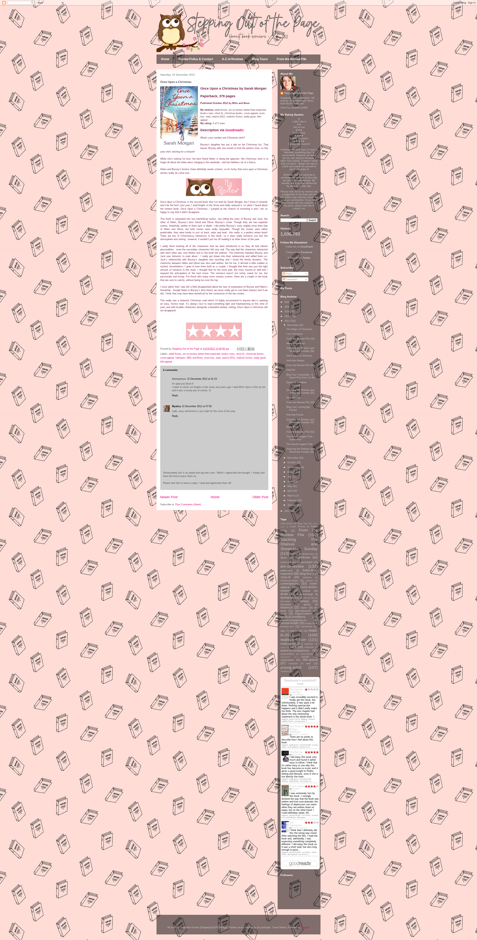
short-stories (307, 654)
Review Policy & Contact (195, 59)
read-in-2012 (228, 357)
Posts (288, 273)
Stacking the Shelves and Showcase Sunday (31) (300, 421)
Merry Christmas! (295, 343)
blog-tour (306, 573)
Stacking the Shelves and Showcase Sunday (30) (300, 450)
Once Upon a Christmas (299, 355)
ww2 (308, 663)
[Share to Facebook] (249, 349)
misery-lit (309, 623)
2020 (287, 306)
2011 (287, 511)
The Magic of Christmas (299, 329)
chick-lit (240, 353)
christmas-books (255, 353)
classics (310, 580)
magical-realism (303, 613)
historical (286, 607)
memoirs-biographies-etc (293, 620)
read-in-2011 (296, 630)
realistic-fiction (244, 357)
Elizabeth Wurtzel (295, 790)
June (290, 481)
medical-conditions (292, 616)
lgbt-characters (303, 610)
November (293, 457)
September (293, 467)
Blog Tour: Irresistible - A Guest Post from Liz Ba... (301, 376)
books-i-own (228, 353)
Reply (175, 395)
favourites (285, 604)
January (292, 505)
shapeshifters (287, 654)
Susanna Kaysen (299, 828)
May (290, 486)
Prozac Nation (297, 786)
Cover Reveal (297, 526)
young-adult (290, 667)
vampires (293, 663)
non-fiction (306, 626)
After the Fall (293, 397)
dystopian (286, 597)
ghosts (307, 604)
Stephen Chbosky (300, 734)
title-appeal (166, 361)
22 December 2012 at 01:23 (202, 378)
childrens (307, 577)
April (290, 490)
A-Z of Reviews (232, 59)
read (218, 357)
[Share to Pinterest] (253, 349)
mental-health (289, 623)
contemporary (289, 583)
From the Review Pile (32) (300, 402)
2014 (287, 311)
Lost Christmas (294, 333)
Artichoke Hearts (295, 360)
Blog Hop (303, 523)
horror (304, 607)
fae (312, 598)
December (293, 325)
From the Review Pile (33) (300, 365)
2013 (287, 316)
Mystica (176, 406)
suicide (305, 656)
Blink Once (292, 427)
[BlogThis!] (242, 349)
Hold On (290, 369)
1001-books (286, 523)
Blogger (305, 927)
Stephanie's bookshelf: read (300, 682)
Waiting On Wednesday (302, 554)
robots (283, 647)
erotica (303, 598)
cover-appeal (167, 357)
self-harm (309, 647)
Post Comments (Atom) (188, 504)
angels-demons (288, 562)
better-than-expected (209, 353)
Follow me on (299, 246)
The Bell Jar (296, 752)
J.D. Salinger (297, 695)
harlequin (180, 357)
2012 (287, 321)
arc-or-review (189, 353)
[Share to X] (246, 349)
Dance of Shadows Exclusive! (296, 384)
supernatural (287, 660)
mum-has (209, 357)
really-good (260, 357)
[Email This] (239, 349)
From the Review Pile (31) (300, 431)
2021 (287, 302)
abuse (283, 557)
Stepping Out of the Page (298, 93)
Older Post (260, 497)
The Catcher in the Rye (296, 691)
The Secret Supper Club (299, 444)
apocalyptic (307, 562)
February (292, 500)
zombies (284, 671)
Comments (291, 279)
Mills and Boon (195, 357)
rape (282, 630)
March (291, 495)
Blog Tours (260, 59)
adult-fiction (175, 353)
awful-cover (286, 570)
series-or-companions (294, 650)
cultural (306, 590)
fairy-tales (285, 601)
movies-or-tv (287, 626)
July (290, 476)
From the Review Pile (291, 59)
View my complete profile (294, 107)
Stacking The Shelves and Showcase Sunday (299, 544)
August (291, 472)
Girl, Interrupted (295, 824)
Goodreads (234, 130)
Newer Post (169, 497)
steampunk (285, 657)
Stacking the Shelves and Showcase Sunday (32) (300, 391)
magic (283, 613)
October (292, 462)
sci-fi (293, 647)
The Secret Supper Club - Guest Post (300, 438)
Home (165, 59)
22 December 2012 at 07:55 (197, 406)
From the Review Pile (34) (300, 338)
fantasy (304, 601)
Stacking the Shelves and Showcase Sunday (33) (300, 349)
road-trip (308, 644)
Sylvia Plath (297, 755)
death (284, 594)
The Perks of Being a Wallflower (297, 729)
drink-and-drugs (305, 594)
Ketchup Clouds (295, 414)
